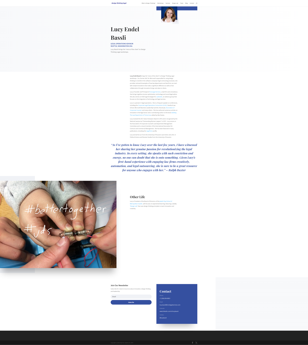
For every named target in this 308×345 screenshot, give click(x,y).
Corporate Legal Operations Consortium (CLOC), (152, 105)
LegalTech (149, 131)
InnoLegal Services (155, 92)
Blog (186, 3)
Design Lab (175, 3)
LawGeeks (159, 97)
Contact (192, 3)
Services (168, 3)
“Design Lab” (134, 206)
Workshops (160, 3)
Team (181, 3)
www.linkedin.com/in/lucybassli (169, 311)
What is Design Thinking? (148, 3)
